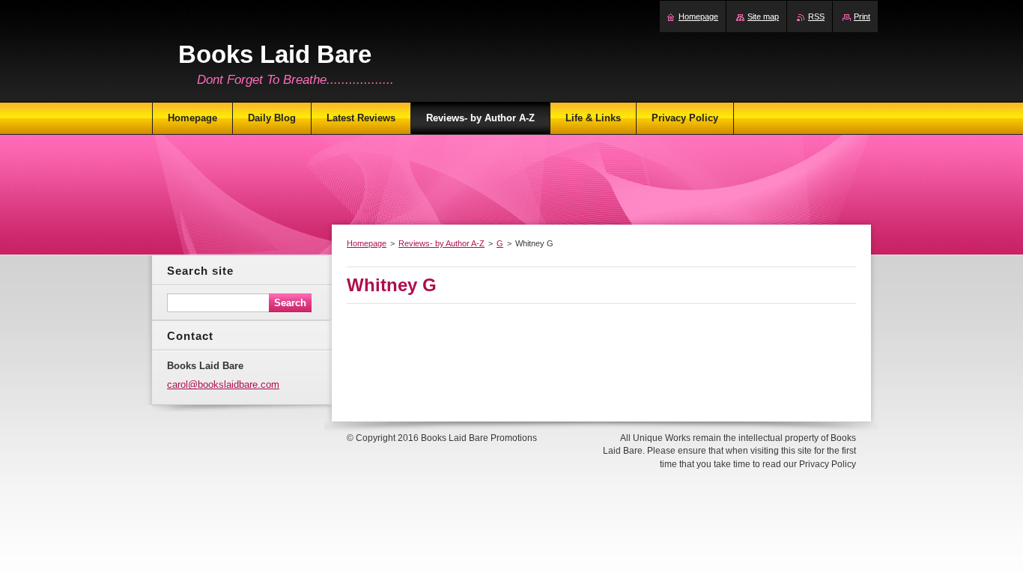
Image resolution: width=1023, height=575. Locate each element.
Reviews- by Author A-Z (441, 243)
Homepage (366, 243)
